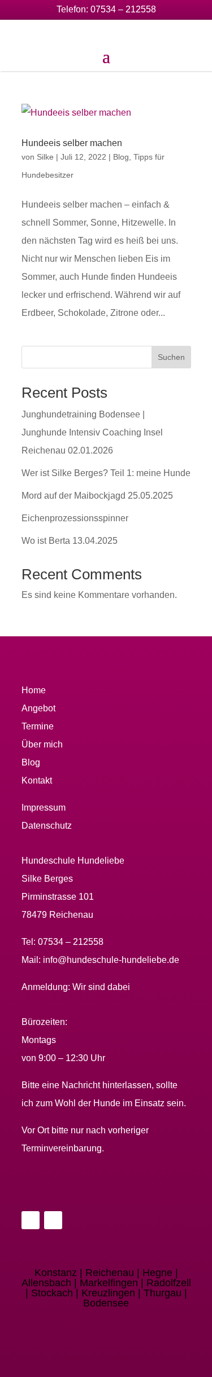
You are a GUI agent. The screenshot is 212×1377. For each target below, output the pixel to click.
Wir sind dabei (101, 987)
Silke (45, 156)
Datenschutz (46, 825)
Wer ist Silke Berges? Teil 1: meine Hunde (106, 473)
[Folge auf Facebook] (30, 1220)
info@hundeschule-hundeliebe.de (111, 960)
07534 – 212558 (123, 9)
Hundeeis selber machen (71, 143)
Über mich (42, 744)
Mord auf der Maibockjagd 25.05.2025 (97, 495)
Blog (121, 156)
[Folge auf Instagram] (53, 1220)
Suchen (171, 357)
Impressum (43, 807)
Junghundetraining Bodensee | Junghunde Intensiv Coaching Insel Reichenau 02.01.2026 (92, 432)
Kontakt (36, 780)
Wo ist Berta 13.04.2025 (69, 540)
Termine (37, 726)
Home (33, 690)
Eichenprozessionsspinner (74, 518)
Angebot (38, 708)
